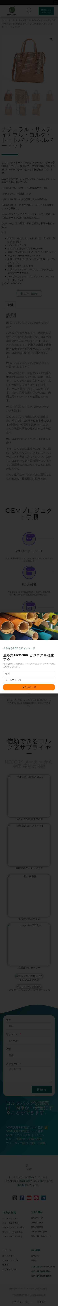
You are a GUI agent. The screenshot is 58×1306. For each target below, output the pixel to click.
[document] (29, 653)
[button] (54, 617)
